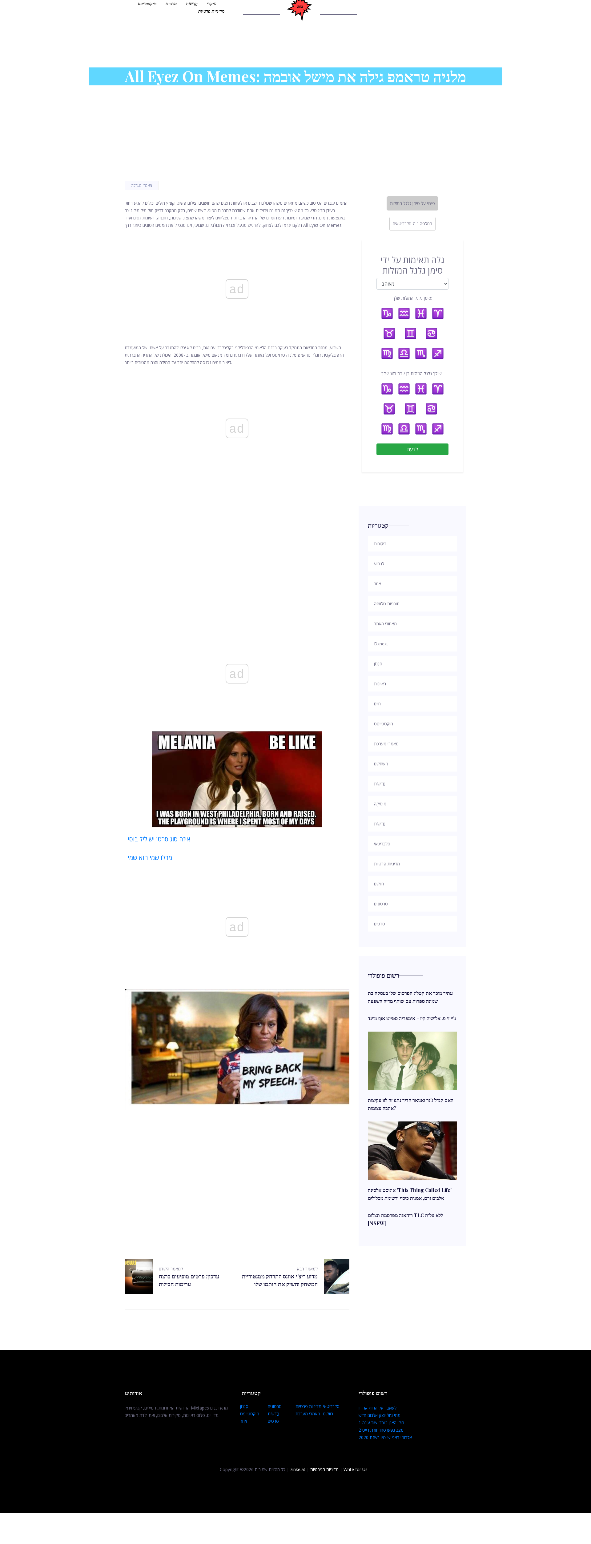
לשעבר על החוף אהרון (377, 1408)
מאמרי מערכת (141, 185)
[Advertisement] (237, 541)
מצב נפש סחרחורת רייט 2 (381, 1430)
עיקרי (211, 3)
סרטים (171, 3)
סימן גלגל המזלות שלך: (412, 298)
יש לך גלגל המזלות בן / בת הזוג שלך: (412, 373)
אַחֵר (243, 1421)
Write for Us (356, 1469)
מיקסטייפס (147, 3)
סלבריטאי (331, 1406)
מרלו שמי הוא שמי (150, 857)
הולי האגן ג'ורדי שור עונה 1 (381, 1423)
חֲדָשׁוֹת (192, 3)
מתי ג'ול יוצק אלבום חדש (379, 1415)
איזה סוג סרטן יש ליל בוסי (159, 839)
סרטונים (275, 1406)
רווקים (328, 1414)
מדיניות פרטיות (211, 11)
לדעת (412, 449)
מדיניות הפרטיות (324, 1469)
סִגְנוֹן (244, 1406)
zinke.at (297, 1469)
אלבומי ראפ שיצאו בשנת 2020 (385, 1437)
